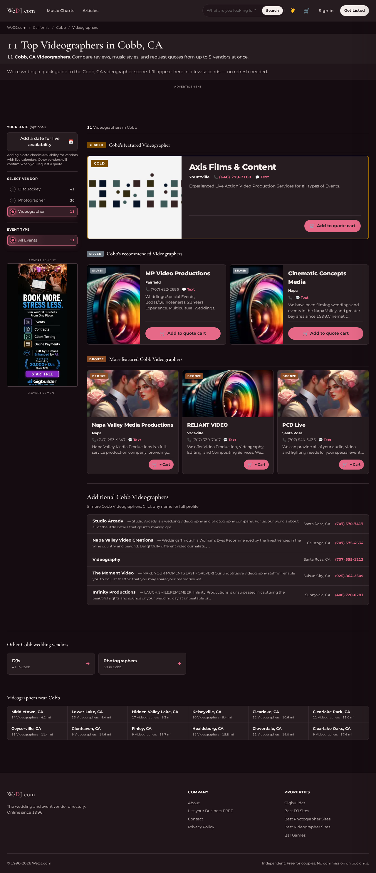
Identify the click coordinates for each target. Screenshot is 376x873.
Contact (195, 819)
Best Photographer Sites (307, 819)
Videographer (31, 211)
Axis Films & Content (232, 167)
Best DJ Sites (296, 810)
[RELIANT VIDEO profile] (227, 393)
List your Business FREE (210, 810)
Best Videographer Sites (307, 827)
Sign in (326, 10)
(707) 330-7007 (206, 440)
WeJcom (21, 10)
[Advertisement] (188, 102)
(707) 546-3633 (302, 440)
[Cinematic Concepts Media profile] (256, 304)
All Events (27, 239)
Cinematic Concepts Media (317, 277)
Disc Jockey (29, 189)
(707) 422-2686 (165, 289)
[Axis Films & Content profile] (135, 197)
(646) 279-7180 (235, 177)
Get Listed (354, 10)
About (194, 802)
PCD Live (294, 425)
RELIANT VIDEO (207, 425)
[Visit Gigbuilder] (42, 325)
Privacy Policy (201, 827)
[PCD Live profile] (323, 393)
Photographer (31, 200)
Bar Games (295, 835)
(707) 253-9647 (111, 440)
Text (262, 177)
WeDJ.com (16, 27)
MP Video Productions (177, 273)
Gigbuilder (294, 802)
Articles (90, 10)
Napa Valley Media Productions (132, 425)
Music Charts (60, 10)
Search (272, 10)
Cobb (61, 27)
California (41, 27)
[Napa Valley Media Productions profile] (132, 393)
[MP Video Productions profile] (113, 304)
